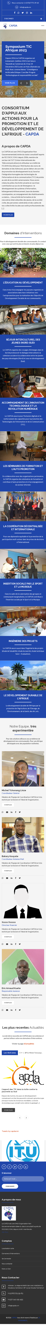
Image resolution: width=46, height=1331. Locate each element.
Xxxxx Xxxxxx (9, 922)
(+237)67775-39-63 (31, 3)
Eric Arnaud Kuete (11, 988)
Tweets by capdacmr (10, 1131)
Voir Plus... (5, 1232)
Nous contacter (7, 1264)
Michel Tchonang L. (35, 1053)
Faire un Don (6, 1269)
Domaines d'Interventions (11, 1253)
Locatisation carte (8, 1248)
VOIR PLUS (8, 215)
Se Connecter (6, 1259)
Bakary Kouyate (10, 856)
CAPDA (14, 1318)
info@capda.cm (25, 7)
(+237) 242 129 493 (15, 1299)
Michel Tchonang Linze (14, 790)
